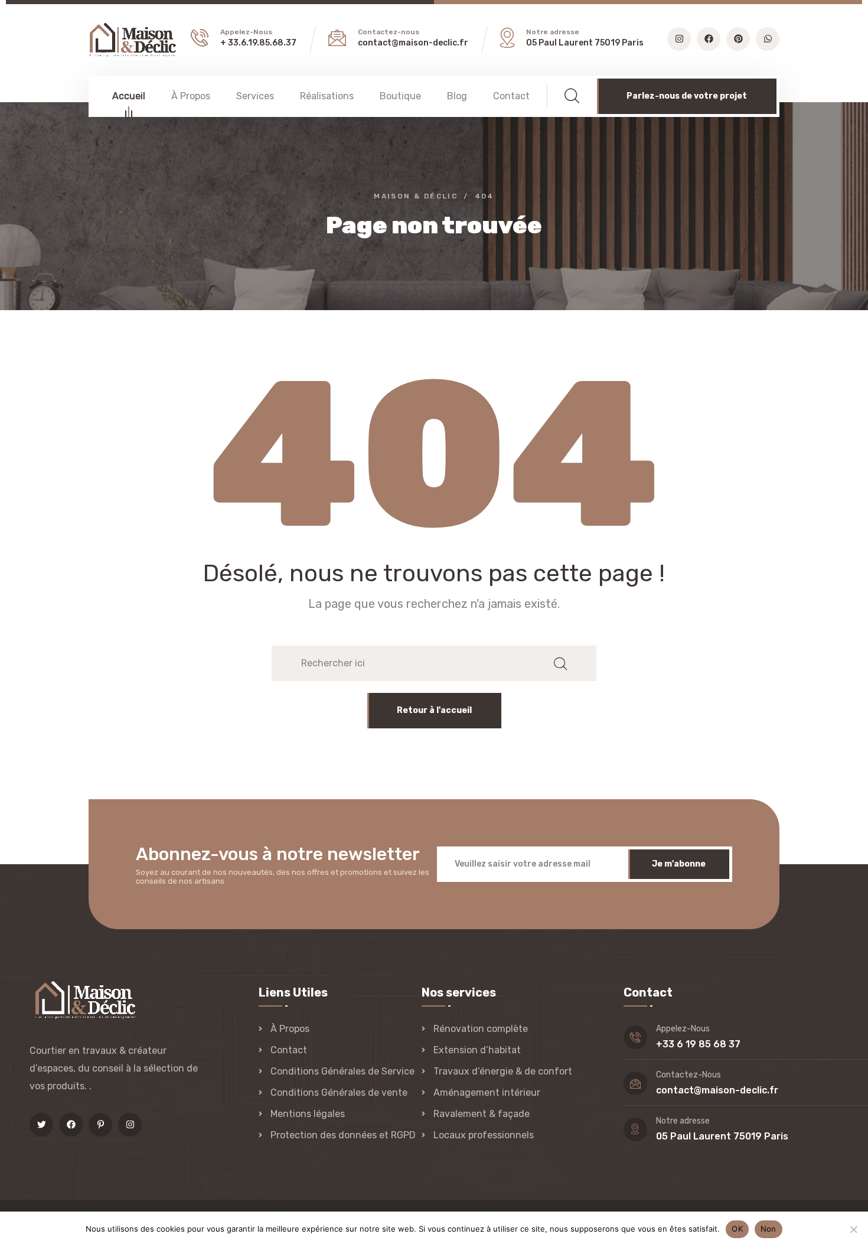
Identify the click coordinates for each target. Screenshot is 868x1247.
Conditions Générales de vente (338, 1092)
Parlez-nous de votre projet (686, 96)
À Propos (190, 96)
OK (737, 1228)
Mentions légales (307, 1113)
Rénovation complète (480, 1028)
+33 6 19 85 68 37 (698, 1044)
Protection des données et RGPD (343, 1135)
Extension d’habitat (477, 1050)
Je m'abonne (679, 864)
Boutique (400, 96)
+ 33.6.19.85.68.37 (258, 43)
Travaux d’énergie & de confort (502, 1071)
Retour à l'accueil (434, 710)
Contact (511, 96)
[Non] (853, 1229)
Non (768, 1228)
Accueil (128, 96)
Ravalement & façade (481, 1113)
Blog (457, 96)
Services (255, 96)
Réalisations (327, 96)
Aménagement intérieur (486, 1092)
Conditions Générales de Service (342, 1071)
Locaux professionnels (483, 1135)
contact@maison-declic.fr (413, 43)
